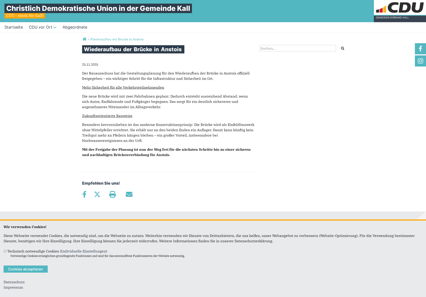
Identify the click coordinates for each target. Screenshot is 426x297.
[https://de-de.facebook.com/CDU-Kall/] (420, 48)
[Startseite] (400, 2)
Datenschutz (14, 282)
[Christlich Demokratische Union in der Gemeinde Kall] (84, 39)
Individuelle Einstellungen (83, 251)
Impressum (13, 287)
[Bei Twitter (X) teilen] (97, 194)
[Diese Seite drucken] (112, 194)
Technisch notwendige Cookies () (57, 251)
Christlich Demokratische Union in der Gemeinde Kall (98, 8)
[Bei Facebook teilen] (84, 194)
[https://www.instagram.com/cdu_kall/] (420, 60)
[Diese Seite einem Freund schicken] (129, 194)
